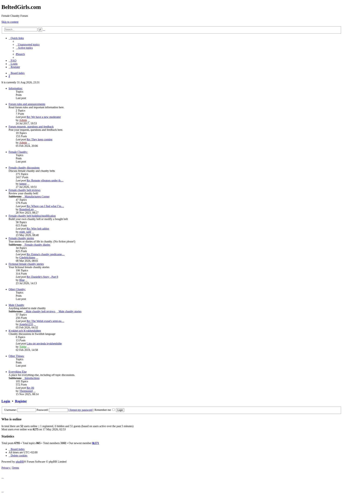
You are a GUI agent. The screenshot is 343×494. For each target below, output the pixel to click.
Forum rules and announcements (27, 104)
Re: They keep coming (39, 139)
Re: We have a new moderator (44, 116)
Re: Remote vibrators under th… (45, 180)
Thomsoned (26, 390)
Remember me (103, 409)
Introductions (32, 378)
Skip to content (9, 21)
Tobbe (22, 346)
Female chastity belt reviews (24, 190)
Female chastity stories (21, 238)
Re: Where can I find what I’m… (45, 206)
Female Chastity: (18, 151)
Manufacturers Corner (37, 196)
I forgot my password (80, 409)
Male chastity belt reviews (40, 311)
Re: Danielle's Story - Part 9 (42, 276)
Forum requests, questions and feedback (31, 126)
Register (21, 401)
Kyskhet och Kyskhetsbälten (25, 330)
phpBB (20, 461)
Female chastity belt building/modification (32, 215)
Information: (16, 88)
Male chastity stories (70, 311)
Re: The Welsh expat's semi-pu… (45, 321)
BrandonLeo (26, 209)
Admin (23, 120)
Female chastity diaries (37, 244)
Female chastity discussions (24, 167)
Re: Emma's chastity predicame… (46, 254)
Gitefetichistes (27, 257)
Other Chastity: (17, 289)
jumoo (22, 183)
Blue (22, 280)
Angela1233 (26, 324)
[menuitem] (27, 44)
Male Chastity (16, 304)
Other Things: (16, 356)
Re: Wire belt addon (38, 228)
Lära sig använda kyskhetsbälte (44, 343)
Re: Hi (30, 387)
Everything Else (18, 371)
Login (5, 401)
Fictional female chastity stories (26, 263)
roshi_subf (25, 231)
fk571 (95, 443)
